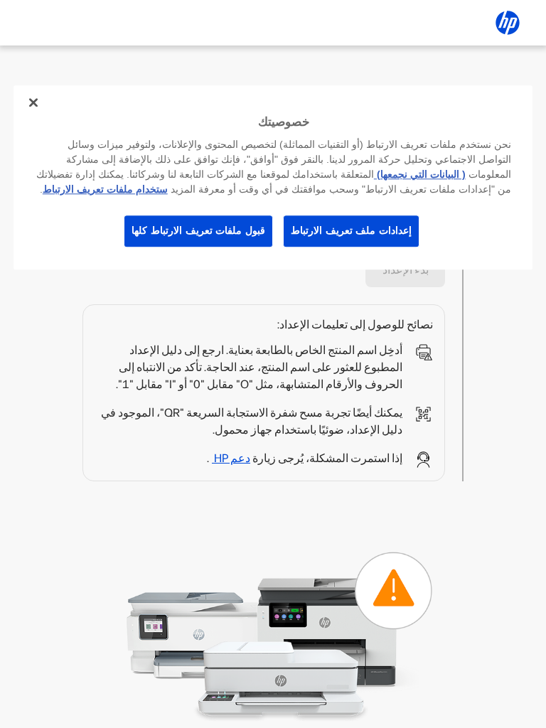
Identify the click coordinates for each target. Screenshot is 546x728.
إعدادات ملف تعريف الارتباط (351, 230)
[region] (273, 177)
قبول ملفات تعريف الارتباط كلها (198, 230)
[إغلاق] (33, 102)
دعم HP (231, 458)
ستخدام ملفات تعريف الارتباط (105, 189)
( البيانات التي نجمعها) (420, 174)
